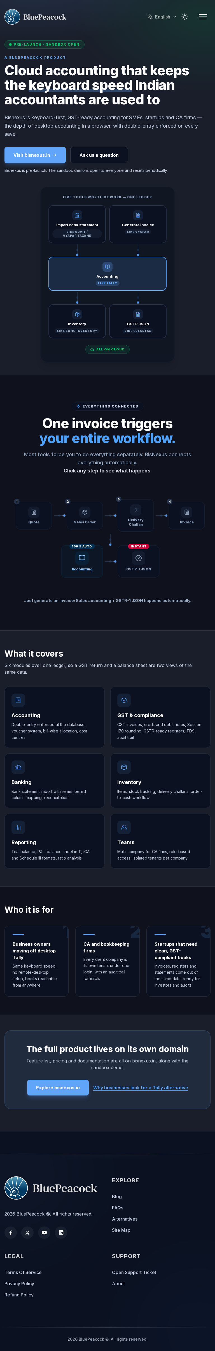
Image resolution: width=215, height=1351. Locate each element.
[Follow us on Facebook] (10, 1232)
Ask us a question (99, 155)
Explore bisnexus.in (58, 1087)
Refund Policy (19, 1295)
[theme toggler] (185, 17)
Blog (117, 1196)
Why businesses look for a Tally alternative (140, 1087)
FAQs (117, 1207)
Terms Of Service (23, 1272)
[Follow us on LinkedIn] (61, 1232)
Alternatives (124, 1219)
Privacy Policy (19, 1283)
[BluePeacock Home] (53, 1188)
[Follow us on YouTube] (44, 1232)
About (118, 1283)
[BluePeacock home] (37, 17)
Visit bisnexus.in (31, 155)
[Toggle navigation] (203, 17)
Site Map (121, 1230)
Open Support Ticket (134, 1272)
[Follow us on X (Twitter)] (27, 1232)
